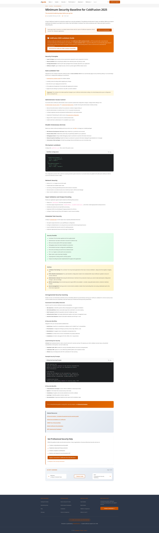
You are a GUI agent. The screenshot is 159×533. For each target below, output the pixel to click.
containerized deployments (67, 104)
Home (46, 6)
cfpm (75, 128)
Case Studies (83, 501)
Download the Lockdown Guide (53, 78)
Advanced (80, 2)
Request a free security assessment (56, 461)
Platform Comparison (85, 508)
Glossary (42, 512)
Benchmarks (83, 505)
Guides (56, 2)
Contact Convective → (109, 508)
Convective (77, 530)
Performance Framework (66, 505)
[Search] (108, 2)
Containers (63, 508)
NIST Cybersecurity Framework (54, 429)
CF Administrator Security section (52, 104)
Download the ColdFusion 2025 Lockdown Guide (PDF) (62, 48)
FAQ (42, 508)
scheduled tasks (53, 219)
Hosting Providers (44, 501)
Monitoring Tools (44, 505)
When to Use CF (83, 512)
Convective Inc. (76, 523)
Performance (71, 2)
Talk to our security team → (104, 30)
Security (63, 2)
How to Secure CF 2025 (66, 501)
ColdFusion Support (115, 1)
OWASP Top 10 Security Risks (54, 422)
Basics (50, 2)
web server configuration (73, 115)
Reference (88, 2)
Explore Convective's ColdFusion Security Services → (62, 457)
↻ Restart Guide (79, 476)
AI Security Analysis (82, 404)
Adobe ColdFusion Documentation (55, 426)
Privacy (81, 530)
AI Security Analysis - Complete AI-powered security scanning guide (63, 416)
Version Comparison (65, 512)
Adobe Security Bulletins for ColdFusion (56, 419)
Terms (85, 530)
